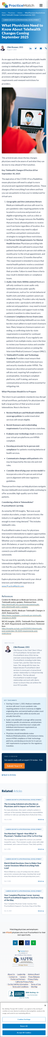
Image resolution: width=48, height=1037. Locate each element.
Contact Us (13, 977)
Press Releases (34, 977)
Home (4, 13)
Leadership (21, 974)
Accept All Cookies (24, 1033)
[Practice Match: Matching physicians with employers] (18, 5)
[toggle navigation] (41, 5)
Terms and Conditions (20, 987)
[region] (24, 1019)
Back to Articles (9, 775)
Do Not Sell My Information (18, 984)
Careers (23, 977)
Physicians (11, 13)
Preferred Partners (17, 979)
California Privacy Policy (24, 982)
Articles (19, 13)
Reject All (24, 1026)
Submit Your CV (14, 766)
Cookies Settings (23, 1019)
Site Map (34, 987)
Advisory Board (33, 974)
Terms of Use (36, 984)
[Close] (45, 1005)
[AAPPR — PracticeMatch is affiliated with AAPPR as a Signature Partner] (23, 958)
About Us (11, 974)
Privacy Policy (33, 979)
